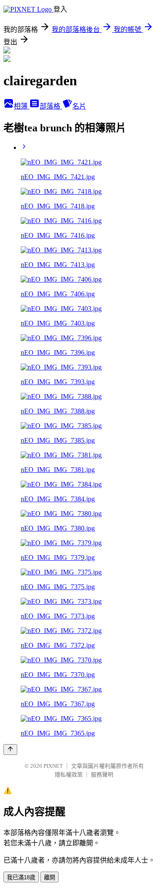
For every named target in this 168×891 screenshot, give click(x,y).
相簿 (21, 106)
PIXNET (53, 766)
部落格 (51, 106)
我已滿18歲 (21, 877)
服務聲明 (102, 774)
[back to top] (10, 749)
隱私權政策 (69, 774)
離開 (49, 877)
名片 (79, 106)
